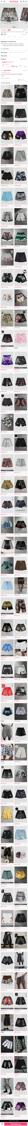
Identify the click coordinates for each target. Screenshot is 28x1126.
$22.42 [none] (16, 472)
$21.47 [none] (3, 287)
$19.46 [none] (2, 452)
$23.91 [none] (2, 741)
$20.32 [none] (2, 615)
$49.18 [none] (2, 823)
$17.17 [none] (2, 494)
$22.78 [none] (2, 102)
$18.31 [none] (16, 452)
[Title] (14, 59)
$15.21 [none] (16, 391)
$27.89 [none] (2, 165)
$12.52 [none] (16, 721)
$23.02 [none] (16, 494)
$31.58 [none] (16, 1010)
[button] (2, 1)
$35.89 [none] (2, 700)
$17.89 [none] (2, 761)
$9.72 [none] (15, 615)
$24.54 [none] (2, 327)
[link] (21, 1)
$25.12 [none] (16, 741)
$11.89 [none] (2, 246)
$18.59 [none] (16, 1074)
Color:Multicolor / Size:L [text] (5, 72)
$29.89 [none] (16, 327)
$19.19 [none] (2, 391)
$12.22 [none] (2, 679)
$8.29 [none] (17, 205)
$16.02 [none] (16, 783)
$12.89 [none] (16, 431)
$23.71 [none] (2, 783)
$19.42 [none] (16, 679)
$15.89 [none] (16, 123)
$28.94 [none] (2, 906)
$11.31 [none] (3, 226)
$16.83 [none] (2, 307)
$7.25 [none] (17, 185)
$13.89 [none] (2, 266)
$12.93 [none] (2, 1053)
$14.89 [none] (2, 123)
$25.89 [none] (2, 411)
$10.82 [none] (17, 102)
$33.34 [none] (2, 1095)
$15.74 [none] (2, 1010)
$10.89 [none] (16, 307)
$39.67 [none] (16, 534)
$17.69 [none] (16, 657)
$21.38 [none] (2, 844)
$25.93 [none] (2, 637)
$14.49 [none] (16, 700)
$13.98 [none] (2, 534)
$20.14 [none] (2, 575)
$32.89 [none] (16, 823)
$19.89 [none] (2, 595)
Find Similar (16, 1124)
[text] (14, 16)
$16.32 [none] (3, 145)
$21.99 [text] (3, 30)
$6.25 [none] (3, 185)
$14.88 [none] (16, 165)
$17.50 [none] (16, 369)
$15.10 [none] (17, 145)
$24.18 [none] (17, 287)
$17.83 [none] (2, 990)
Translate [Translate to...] (3, 75)
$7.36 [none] (3, 205)
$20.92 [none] (16, 411)
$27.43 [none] (2, 514)
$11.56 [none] (17, 226)
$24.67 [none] (16, 637)
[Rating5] (7, 70)
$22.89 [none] (2, 348)
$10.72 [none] (17, 266)
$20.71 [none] (2, 431)
